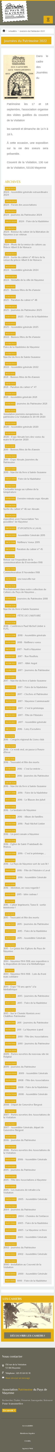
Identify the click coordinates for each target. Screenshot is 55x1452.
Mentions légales (27, 1433)
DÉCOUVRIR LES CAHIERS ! (27, 1335)
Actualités (12, 31)
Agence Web (27, 1448)
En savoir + (9, 1410)
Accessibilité (27, 1426)
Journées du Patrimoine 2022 (32, 31)
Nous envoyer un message (18, 1378)
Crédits (27, 1441)
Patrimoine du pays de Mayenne (15, 12)
